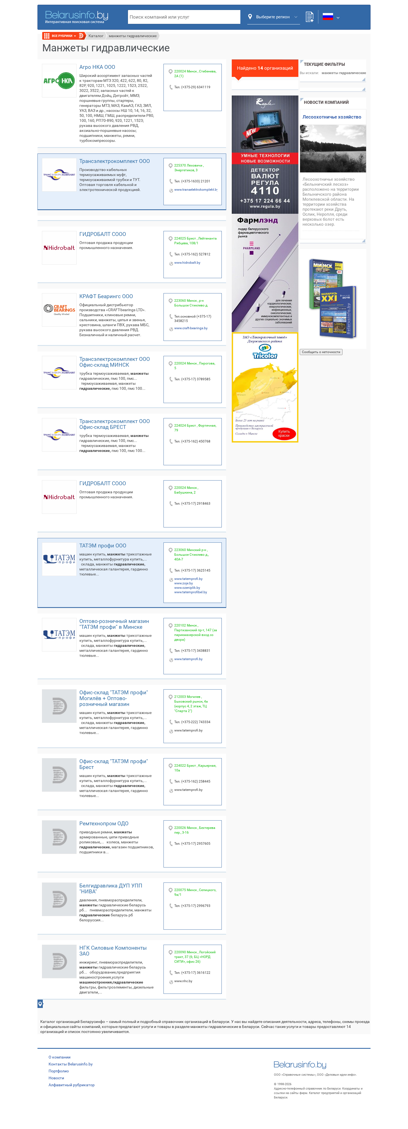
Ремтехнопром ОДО (104, 823)
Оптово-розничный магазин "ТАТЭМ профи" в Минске (114, 624)
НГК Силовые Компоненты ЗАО (113, 951)
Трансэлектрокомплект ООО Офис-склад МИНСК (114, 362)
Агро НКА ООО (97, 67)
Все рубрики (62, 36)
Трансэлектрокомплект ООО (114, 161)
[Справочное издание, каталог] (333, 299)
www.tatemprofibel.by (190, 592)
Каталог (96, 36)
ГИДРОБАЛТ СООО (102, 234)
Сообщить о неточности (321, 352)
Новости (56, 1078)
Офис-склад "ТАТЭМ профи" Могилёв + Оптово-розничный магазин (113, 698)
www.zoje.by (183, 583)
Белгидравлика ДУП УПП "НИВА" (110, 888)
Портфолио (59, 1071)
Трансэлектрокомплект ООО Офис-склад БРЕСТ (114, 424)
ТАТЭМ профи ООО (102, 545)
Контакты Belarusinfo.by (71, 1064)
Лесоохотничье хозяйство (332, 117)
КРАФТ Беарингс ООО (106, 296)
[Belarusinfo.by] (76, 17)
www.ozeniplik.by (187, 588)
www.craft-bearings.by (191, 328)
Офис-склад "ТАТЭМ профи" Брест (113, 764)
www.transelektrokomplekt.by (196, 190)
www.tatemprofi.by (188, 579)
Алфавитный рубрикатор (72, 1085)
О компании (59, 1057)
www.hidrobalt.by (187, 263)
